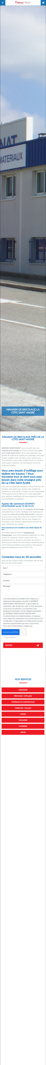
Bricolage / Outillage (23, 696)
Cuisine (23, 714)
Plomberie (23, 726)
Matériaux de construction (23, 702)
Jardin (23, 732)
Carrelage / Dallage (23, 708)
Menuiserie (23, 690)
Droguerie (23, 720)
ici (31, 626)
